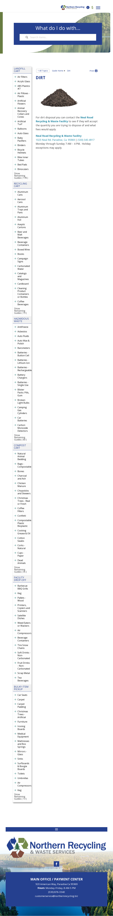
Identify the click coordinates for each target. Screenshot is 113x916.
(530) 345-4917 (86, 139)
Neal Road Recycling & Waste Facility (58, 135)
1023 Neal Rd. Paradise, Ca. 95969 (55, 139)
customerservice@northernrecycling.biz (56, 896)
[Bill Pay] (92, 8)
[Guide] (87, 8)
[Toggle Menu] (98, 7)
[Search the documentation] (27, 37)
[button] (94, 71)
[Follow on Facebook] (56, 864)
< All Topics (43, 70)
